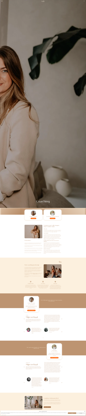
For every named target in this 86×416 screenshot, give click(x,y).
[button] (84, 411)
